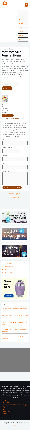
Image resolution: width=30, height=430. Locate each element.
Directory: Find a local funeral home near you (15, 405)
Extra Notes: (6, 171)
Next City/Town (15, 197)
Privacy (15, 425)
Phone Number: (7, 148)
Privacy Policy (6, 411)
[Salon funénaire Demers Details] (5, 98)
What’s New (22, 16)
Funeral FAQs (7, 263)
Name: (4, 140)
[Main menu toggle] (26, 5)
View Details (6, 115)
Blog (4, 407)
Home (21, 12)
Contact (21, 40)
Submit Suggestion (12, 187)
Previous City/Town (15, 193)
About (21, 35)
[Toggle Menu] (24, 28)
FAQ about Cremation (8, 266)
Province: (5, 155)
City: (3, 163)
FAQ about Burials (7, 273)
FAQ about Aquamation (8, 270)
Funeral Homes (21, 21)
